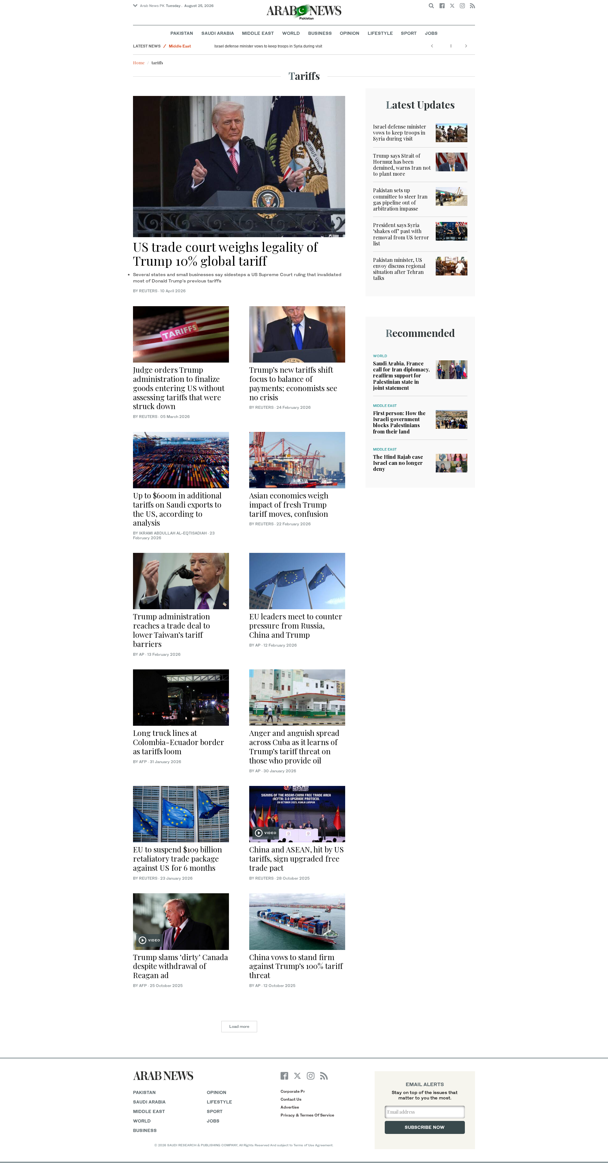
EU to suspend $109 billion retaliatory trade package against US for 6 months (177, 858)
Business (320, 33)
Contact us (291, 1099)
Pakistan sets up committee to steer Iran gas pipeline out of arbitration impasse (400, 199)
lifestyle (219, 1101)
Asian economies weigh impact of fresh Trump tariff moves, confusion (288, 504)
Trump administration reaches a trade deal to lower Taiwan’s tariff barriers (171, 629)
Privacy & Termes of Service (307, 1115)
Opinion (349, 33)
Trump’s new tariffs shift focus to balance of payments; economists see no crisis (293, 383)
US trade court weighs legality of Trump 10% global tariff (225, 253)
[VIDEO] (297, 813)
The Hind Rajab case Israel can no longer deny (398, 462)
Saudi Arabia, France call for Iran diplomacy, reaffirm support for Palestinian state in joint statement (401, 375)
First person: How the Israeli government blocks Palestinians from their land (399, 422)
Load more (239, 1026)
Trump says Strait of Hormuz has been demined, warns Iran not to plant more (402, 164)
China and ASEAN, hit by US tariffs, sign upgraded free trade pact (296, 858)
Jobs (431, 33)
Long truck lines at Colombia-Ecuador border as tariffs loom (178, 742)
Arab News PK (152, 5)
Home (139, 62)
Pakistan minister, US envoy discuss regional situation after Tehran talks (399, 269)
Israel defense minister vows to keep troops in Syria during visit (268, 46)
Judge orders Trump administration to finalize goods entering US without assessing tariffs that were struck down (179, 387)
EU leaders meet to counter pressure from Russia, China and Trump (295, 625)
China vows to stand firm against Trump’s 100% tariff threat (296, 966)
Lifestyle (380, 33)
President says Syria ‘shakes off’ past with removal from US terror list (401, 234)
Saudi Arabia (217, 33)
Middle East (258, 33)
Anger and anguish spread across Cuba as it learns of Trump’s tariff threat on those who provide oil (294, 746)
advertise (290, 1107)
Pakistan (181, 33)
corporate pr (293, 1091)
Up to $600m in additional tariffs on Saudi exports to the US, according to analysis (177, 509)
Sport (409, 33)
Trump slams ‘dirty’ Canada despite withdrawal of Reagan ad (180, 966)
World (291, 33)
